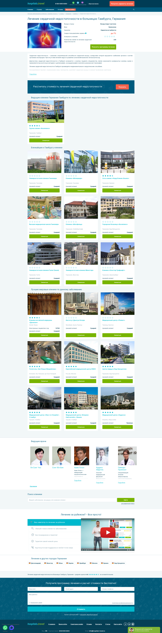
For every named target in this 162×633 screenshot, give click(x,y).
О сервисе (51, 624)
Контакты (98, 624)
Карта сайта (118, 624)
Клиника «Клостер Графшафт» (113, 270)
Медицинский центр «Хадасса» (114, 415)
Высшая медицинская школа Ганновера (44, 224)
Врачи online (70, 9)
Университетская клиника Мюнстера (79, 270)
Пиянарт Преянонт (122, 468)
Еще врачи (33, 486)
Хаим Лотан (79, 467)
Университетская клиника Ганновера (43, 178)
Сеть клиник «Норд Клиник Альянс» (115, 178)
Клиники (30, 9)
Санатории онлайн (77, 624)
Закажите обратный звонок (89, 614)
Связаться (45, 140)
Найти (126, 500)
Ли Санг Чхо (35, 467)
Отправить (81, 609)
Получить (122, 87)
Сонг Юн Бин (57, 467)
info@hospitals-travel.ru (97, 631)
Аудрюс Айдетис (100, 468)
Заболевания (50, 9)
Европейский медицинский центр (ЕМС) (81, 369)
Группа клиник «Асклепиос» (39, 128)
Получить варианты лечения (122, 4)
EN (46, 631)
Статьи (107, 624)
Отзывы (60, 9)
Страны (39, 9)
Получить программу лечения (103, 47)
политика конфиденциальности (122, 603)
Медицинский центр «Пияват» (113, 320)
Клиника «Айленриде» (74, 178)
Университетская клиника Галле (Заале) (44, 270)
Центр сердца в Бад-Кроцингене (114, 369)
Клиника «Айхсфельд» (74, 224)
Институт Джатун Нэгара (75, 320)
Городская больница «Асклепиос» (115, 224)
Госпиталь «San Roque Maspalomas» (42, 369)
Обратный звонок (94, 3)
